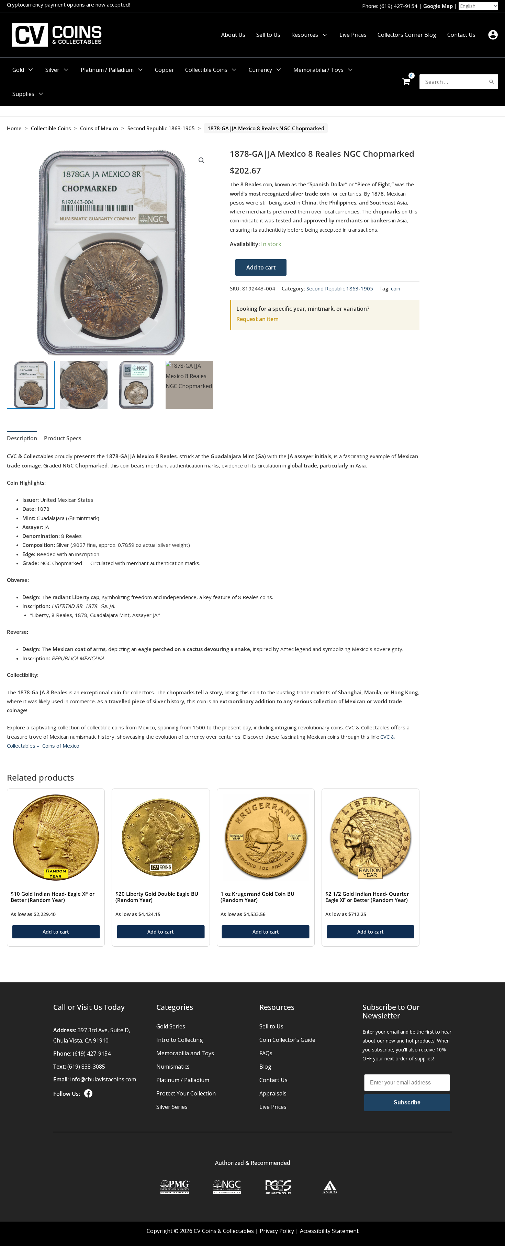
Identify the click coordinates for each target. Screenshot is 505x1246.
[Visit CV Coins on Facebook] (87, 1094)
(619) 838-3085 (86, 1066)
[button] (323, 34)
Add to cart (261, 267)
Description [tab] (22, 438)
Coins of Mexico (99, 128)
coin (395, 288)
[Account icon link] (493, 35)
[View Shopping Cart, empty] (406, 81)
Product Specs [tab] (62, 438)
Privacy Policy (277, 1231)
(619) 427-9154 (92, 1053)
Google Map (438, 5)
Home (14, 128)
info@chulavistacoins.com (103, 1079)
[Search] (491, 82)
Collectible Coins (51, 128)
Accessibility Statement (329, 1231)
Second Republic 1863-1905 (161, 128)
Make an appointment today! (116, 4)
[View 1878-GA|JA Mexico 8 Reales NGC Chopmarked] (31, 385)
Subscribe (407, 1102)
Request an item (257, 319)
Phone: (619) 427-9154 (389, 5)
